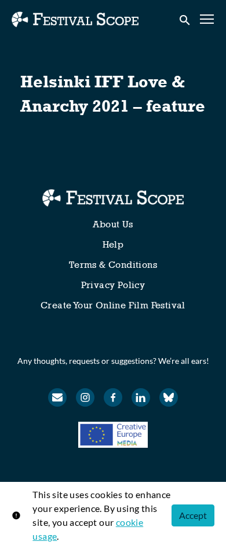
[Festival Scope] (112, 198)
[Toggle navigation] (207, 19)
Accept (193, 515)
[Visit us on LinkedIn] (141, 397)
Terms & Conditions (113, 264)
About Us (113, 224)
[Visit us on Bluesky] (168, 397)
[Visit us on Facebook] (113, 397)
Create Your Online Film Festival (113, 305)
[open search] (185, 19)
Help (113, 244)
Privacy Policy (113, 284)
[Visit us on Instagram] (85, 397)
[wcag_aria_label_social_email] (57, 397)
